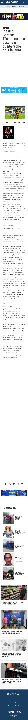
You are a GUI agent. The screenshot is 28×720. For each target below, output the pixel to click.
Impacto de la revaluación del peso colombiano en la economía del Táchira (12, 655)
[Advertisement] (14, 68)
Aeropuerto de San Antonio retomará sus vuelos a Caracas (19, 545)
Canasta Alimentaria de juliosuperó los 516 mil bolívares (13, 603)
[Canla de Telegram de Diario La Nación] (15, 694)
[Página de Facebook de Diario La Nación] (8, 695)
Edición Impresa (14, 702)
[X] (11, 122)
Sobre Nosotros (14, 708)
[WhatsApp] (15, 122)
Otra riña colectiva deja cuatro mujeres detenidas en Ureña (12, 632)
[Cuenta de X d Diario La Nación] (11, 695)
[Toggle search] (24, 2)
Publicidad (7, 6)
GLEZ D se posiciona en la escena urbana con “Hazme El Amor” (20, 531)
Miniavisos (21, 6)
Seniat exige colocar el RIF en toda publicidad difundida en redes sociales (11, 681)
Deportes (6, 28)
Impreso (14, 6)
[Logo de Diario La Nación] (14, 712)
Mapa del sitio (14, 704)
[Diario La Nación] (12, 2)
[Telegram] (19, 122)
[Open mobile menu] (2, 2)
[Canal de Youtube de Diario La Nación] (18, 695)
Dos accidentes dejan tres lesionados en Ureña (18, 518)
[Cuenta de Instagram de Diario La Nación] (13, 695)
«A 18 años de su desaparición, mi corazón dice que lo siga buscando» (19, 559)
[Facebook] (7, 122)
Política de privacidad (14, 706)
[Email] (23, 122)
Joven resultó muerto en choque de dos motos (19, 573)
